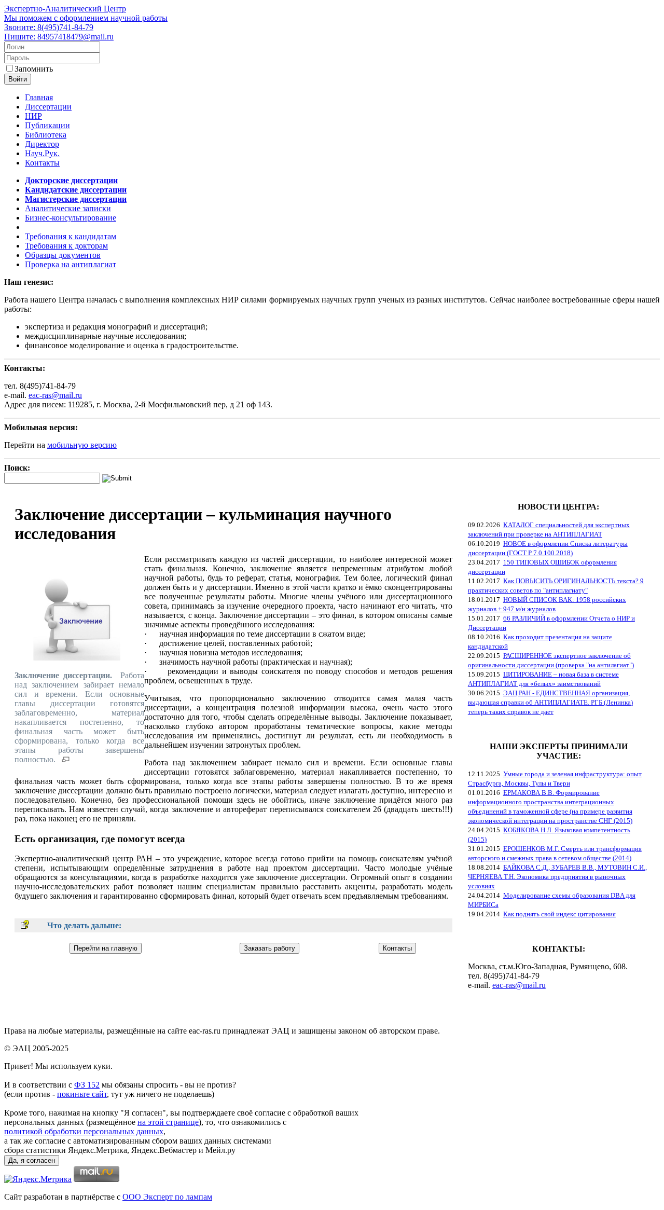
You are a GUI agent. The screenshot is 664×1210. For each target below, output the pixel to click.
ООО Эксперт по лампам (167, 1196)
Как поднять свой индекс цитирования (559, 914)
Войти (17, 79)
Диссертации (48, 106)
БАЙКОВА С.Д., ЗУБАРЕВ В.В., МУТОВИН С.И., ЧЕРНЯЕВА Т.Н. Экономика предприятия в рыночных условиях (557, 876)
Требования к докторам (66, 245)
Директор (42, 144)
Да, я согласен (31, 1160)
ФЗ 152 (87, 1084)
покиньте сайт (82, 1094)
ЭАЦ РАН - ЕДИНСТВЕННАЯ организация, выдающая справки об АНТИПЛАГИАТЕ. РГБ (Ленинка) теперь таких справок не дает (550, 702)
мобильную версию (82, 445)
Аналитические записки (68, 208)
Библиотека (45, 134)
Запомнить (34, 68)
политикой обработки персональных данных (83, 1131)
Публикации (47, 125)
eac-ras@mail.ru (55, 395)
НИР (33, 116)
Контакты (42, 162)
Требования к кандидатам (70, 236)
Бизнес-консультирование (70, 217)
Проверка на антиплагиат (70, 264)
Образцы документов (63, 255)
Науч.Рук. (42, 153)
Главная (39, 97)
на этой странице (168, 1122)
